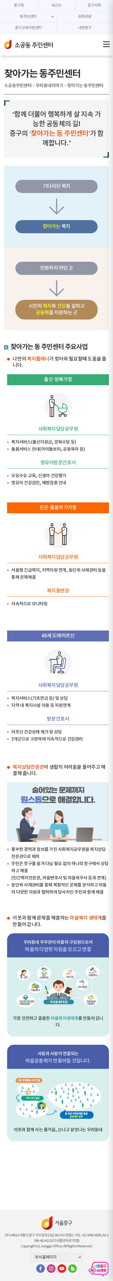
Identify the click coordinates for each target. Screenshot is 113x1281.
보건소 (57, 5)
